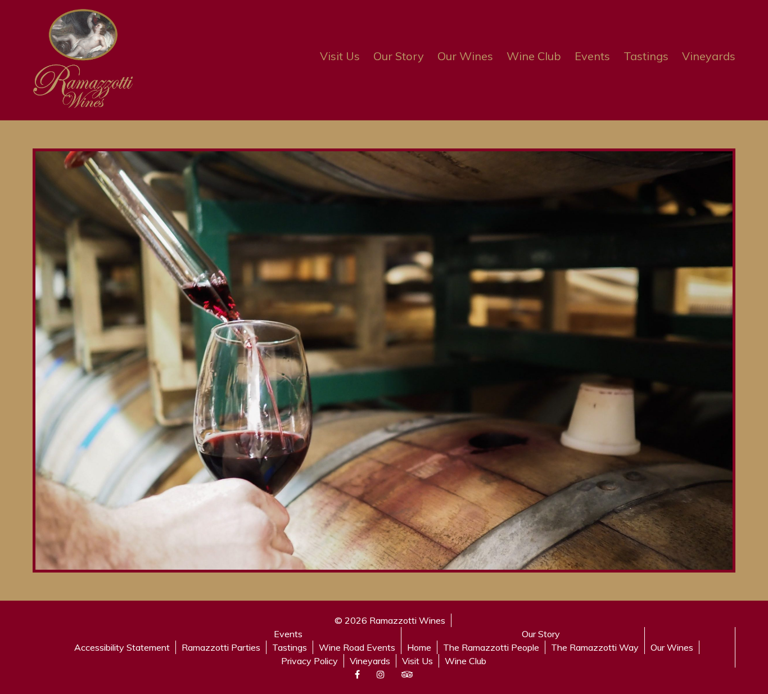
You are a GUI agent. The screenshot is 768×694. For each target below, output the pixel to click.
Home (419, 647)
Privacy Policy (309, 660)
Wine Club (534, 56)
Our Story (398, 56)
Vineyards (708, 56)
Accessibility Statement (122, 647)
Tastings (646, 56)
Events (592, 56)
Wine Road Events (357, 647)
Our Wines (465, 56)
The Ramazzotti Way (595, 647)
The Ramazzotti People (491, 647)
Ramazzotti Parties (221, 647)
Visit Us (340, 56)
